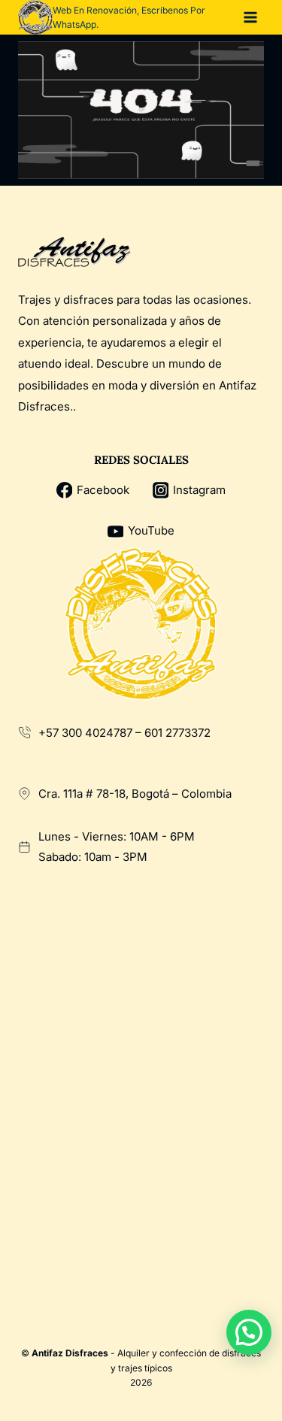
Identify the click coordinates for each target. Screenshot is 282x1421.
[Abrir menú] (250, 17)
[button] (248, 1332)
